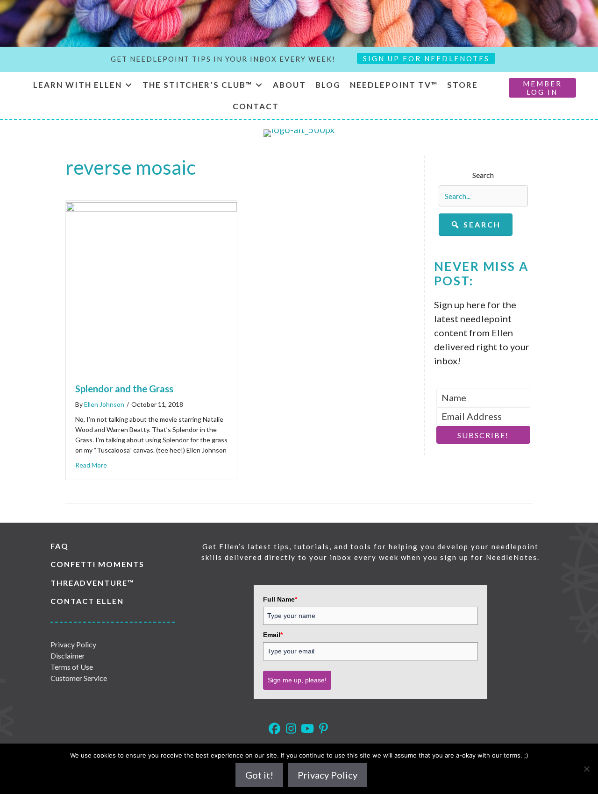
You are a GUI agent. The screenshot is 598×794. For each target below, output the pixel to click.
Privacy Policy (73, 644)
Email (273, 634)
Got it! (259, 774)
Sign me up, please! (297, 680)
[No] (586, 768)
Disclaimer (67, 655)
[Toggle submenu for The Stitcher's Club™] (258, 85)
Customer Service (78, 677)
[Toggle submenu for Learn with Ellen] (128, 85)
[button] (476, 224)
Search (483, 174)
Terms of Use (71, 666)
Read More (91, 465)
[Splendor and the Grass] (151, 207)
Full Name (280, 599)
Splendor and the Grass (124, 388)
